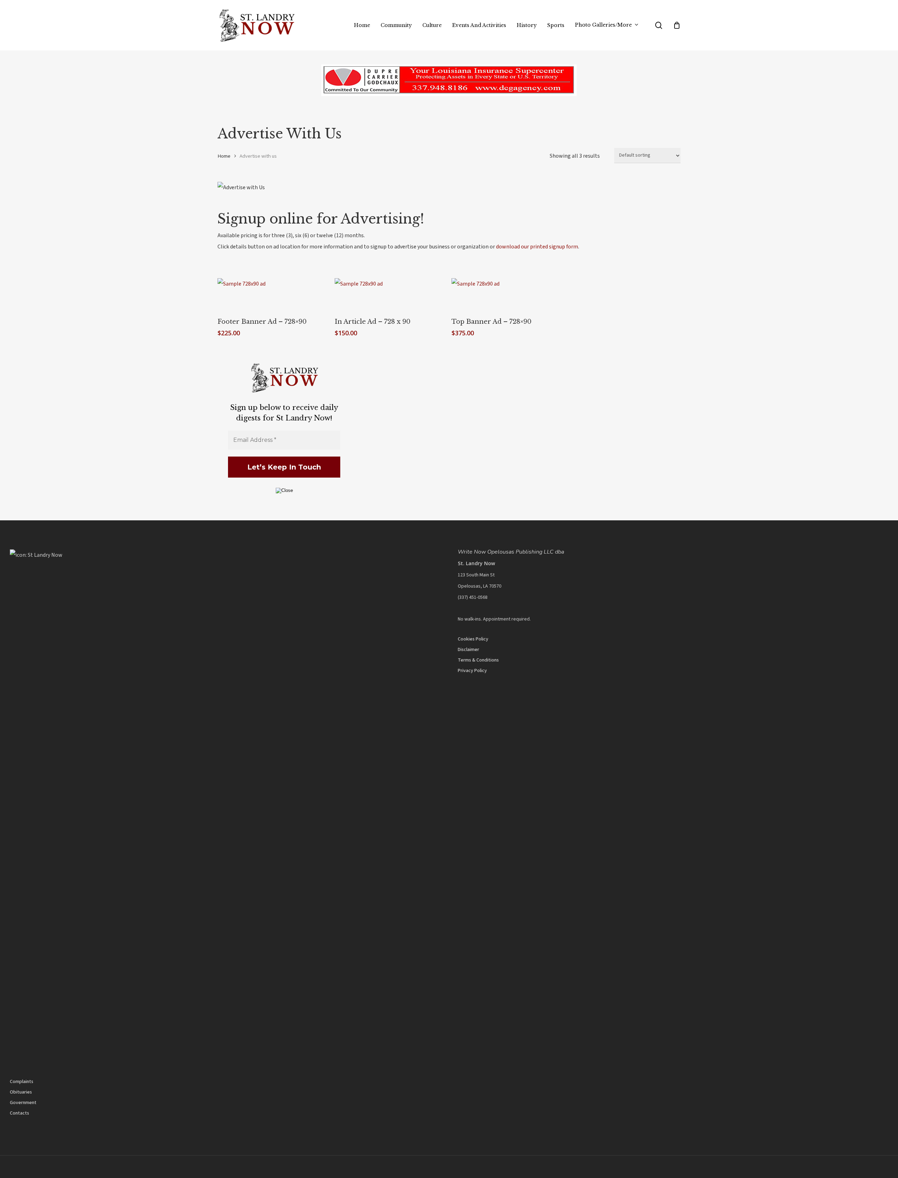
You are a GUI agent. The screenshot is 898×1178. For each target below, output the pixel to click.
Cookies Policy (473, 639)
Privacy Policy (472, 670)
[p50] (449, 98)
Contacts (19, 1113)
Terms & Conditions (478, 660)
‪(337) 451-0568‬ (473, 597)
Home (223, 156)
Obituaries (21, 1092)
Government (23, 1102)
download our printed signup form (537, 247)
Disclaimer (468, 649)
